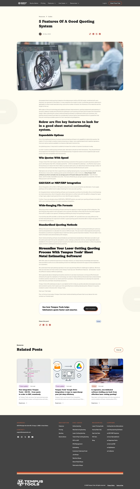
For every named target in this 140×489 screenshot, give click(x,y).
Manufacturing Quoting (79, 429)
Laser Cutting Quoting (79, 433)
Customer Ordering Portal (80, 451)
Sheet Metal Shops (78, 461)
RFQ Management (77, 444)
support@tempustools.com (24, 432)
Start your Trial (43, 291)
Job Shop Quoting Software (114, 429)
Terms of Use (120, 485)
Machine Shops (77, 458)
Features (61, 426)
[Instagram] (21, 437)
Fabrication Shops (78, 465)
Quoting (61, 433)
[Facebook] (18, 437)
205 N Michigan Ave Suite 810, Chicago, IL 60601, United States (32, 425)
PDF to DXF (76, 440)
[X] (25, 437)
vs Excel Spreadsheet (113, 436)
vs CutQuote (110, 451)
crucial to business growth (91, 161)
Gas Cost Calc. (96, 433)
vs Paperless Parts (112, 440)
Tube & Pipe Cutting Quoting (81, 436)
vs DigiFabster (111, 447)
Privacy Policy (111, 485)
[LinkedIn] (29, 437)
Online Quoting (77, 426)
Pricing (61, 429)
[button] (52, 3)
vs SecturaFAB (111, 444)
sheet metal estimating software (54, 209)
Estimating (76, 447)
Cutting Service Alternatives (115, 426)
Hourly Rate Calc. (97, 429)
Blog (93, 440)
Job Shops (76, 454)
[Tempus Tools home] (30, 482)
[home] (22, 3)
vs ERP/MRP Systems (113, 433)
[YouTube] (32, 437)
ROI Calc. (94, 436)
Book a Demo (62, 436)
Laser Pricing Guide (97, 426)
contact (41, 296)
